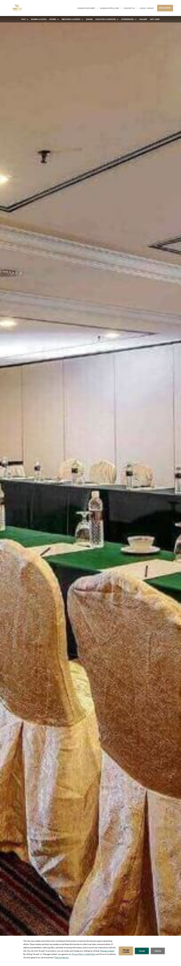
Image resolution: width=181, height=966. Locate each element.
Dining (89, 19)
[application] (90, 951)
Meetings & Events (71, 19)
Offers (52, 19)
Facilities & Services (106, 19)
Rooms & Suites (38, 19)
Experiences (127, 19)
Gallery (143, 19)
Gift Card (155, 19)
